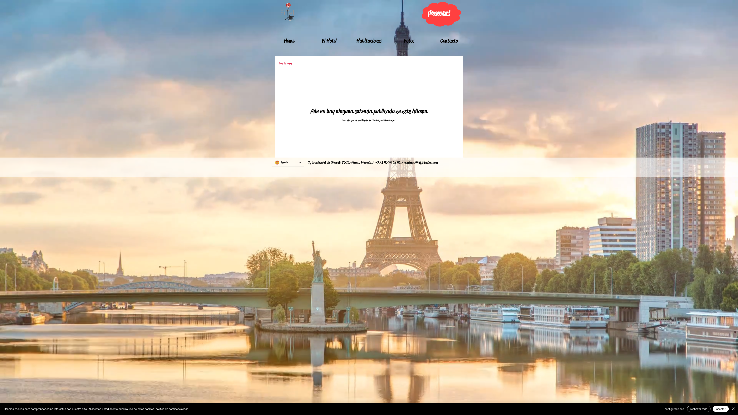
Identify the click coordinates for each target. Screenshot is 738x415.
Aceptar (721, 409)
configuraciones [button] (674, 409)
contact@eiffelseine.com (421, 162)
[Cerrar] (733, 409)
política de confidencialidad (172, 409)
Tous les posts (285, 63)
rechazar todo (698, 409)
